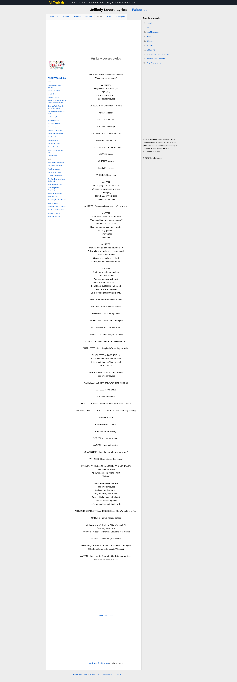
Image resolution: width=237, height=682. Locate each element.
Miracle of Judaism (54, 169)
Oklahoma (151, 50)
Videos (66, 17)
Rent (149, 36)
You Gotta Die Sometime (56, 210)
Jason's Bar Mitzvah (54, 213)
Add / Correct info (80, 674)
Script (99, 17)
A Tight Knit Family (54, 91)
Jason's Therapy (53, 120)
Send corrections (106, 615)
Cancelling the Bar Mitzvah (57, 200)
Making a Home (53, 140)
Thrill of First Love (53, 97)
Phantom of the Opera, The (158, 54)
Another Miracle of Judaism (57, 206)
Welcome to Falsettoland (56, 162)
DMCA (118, 674)
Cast (109, 17)
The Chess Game (53, 137)
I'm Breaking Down (54, 117)
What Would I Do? (54, 216)
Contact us (94, 674)
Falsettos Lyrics (57, 78)
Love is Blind (52, 94)
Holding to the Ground (55, 193)
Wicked (150, 45)
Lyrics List (53, 17)
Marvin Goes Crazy (54, 147)
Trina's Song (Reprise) (55, 133)
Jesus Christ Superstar (156, 59)
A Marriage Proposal (54, 123)
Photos (77, 17)
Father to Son (52, 156)
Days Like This (53, 196)
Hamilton (150, 23)
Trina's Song (52, 127)
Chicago (150, 41)
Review (88, 17)
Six (148, 28)
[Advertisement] (94, 38)
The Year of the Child (55, 166)
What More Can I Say (55, 184)
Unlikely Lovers (53, 203)
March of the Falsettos (55, 130)
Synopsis (120, 17)
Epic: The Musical (154, 63)
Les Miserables (153, 32)
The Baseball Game (54, 172)
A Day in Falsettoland (55, 176)
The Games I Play (53, 143)
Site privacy (107, 674)
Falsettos (140, 10)
